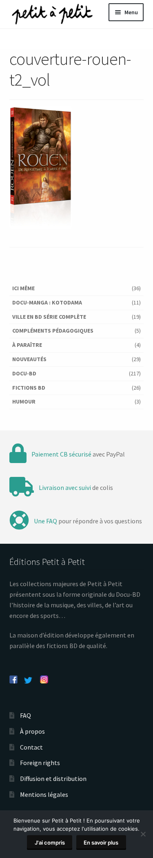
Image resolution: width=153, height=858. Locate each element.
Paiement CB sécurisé (61, 454)
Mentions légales (44, 794)
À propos (32, 731)
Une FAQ (45, 521)
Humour (23, 401)
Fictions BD (28, 387)
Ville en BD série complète (49, 316)
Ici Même (23, 288)
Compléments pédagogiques (52, 330)
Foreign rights (40, 763)
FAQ (25, 715)
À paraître (27, 344)
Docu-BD (24, 373)
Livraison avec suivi (65, 487)
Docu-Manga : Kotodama (47, 302)
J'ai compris (50, 842)
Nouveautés (29, 359)
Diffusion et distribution (53, 778)
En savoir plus (101, 842)
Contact (31, 747)
